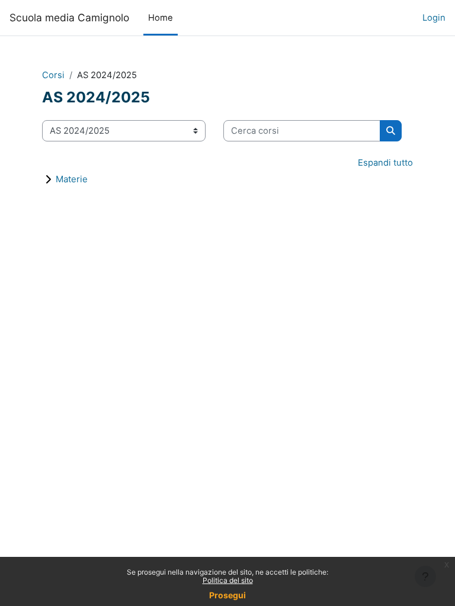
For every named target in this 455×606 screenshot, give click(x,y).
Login (434, 17)
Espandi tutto (385, 162)
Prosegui (227, 595)
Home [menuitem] (160, 17)
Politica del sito (228, 580)
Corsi (53, 75)
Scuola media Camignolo (69, 17)
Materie (72, 179)
